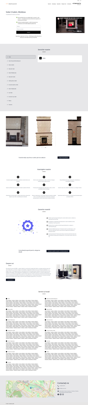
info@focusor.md (62, 388)
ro (78, 0)
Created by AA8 (11, 403)
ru (80, 0)
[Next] (80, 131)
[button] (30, 388)
